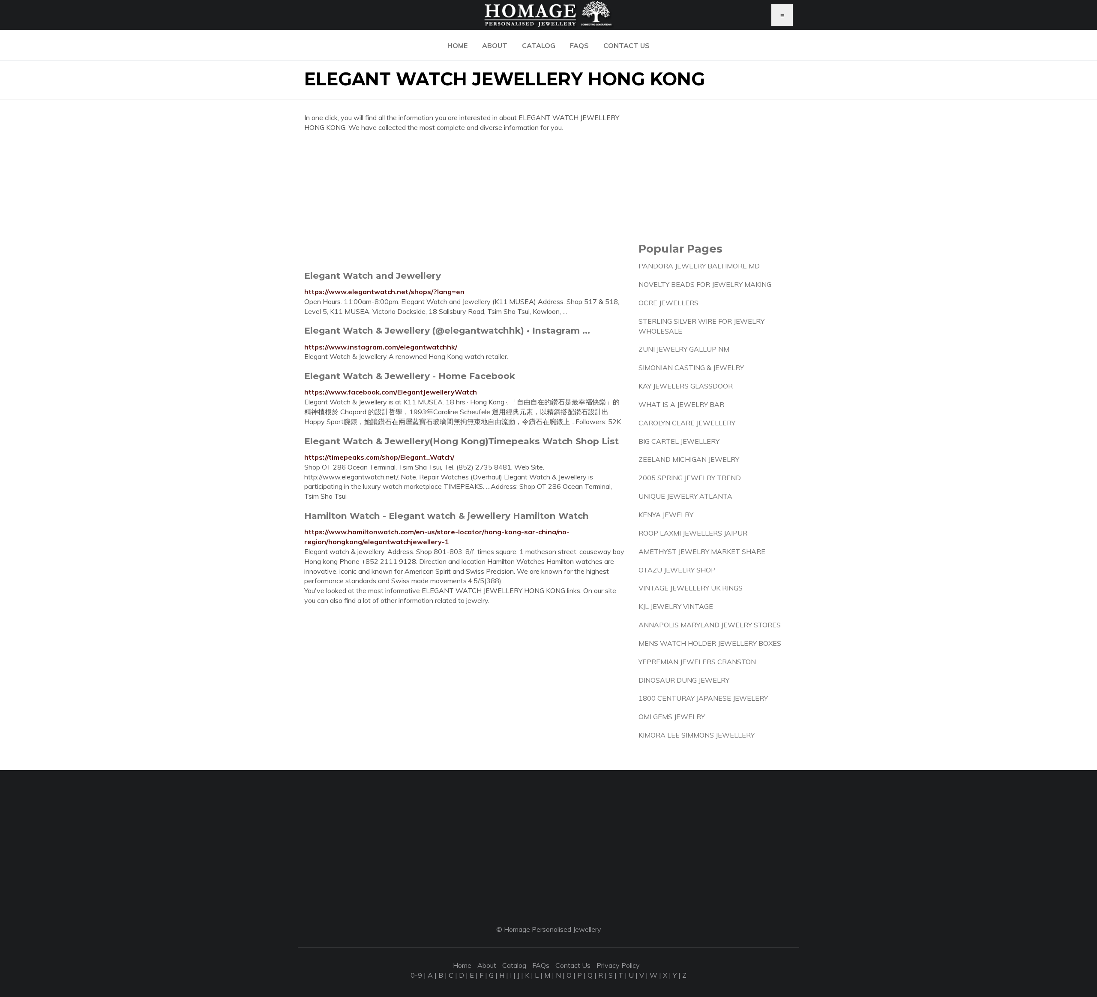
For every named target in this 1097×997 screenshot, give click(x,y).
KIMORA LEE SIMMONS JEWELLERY (696, 735)
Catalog (538, 45)
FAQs (579, 45)
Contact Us (626, 45)
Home (457, 45)
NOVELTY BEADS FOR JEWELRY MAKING (704, 284)
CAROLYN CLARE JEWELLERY (686, 423)
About (494, 45)
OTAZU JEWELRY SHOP (677, 570)
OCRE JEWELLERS (668, 302)
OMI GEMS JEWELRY (671, 716)
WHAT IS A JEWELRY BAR (681, 404)
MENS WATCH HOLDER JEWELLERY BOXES (709, 643)
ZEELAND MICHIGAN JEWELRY (688, 459)
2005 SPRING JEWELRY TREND (689, 477)
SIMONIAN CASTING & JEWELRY (691, 367)
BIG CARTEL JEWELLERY (678, 441)
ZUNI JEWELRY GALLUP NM (683, 349)
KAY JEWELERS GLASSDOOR (685, 386)
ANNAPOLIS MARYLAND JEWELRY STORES (709, 624)
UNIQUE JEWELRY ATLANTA (685, 496)
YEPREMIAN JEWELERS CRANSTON (697, 661)
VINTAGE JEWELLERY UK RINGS (690, 588)
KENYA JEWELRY (665, 514)
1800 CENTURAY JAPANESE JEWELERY (703, 698)
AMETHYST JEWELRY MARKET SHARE (701, 551)
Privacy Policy (618, 965)
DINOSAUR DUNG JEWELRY (683, 680)
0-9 (416, 975)
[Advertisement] (465, 201)
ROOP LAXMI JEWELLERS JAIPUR (692, 533)
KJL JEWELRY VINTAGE (675, 606)
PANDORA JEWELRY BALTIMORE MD (699, 266)
